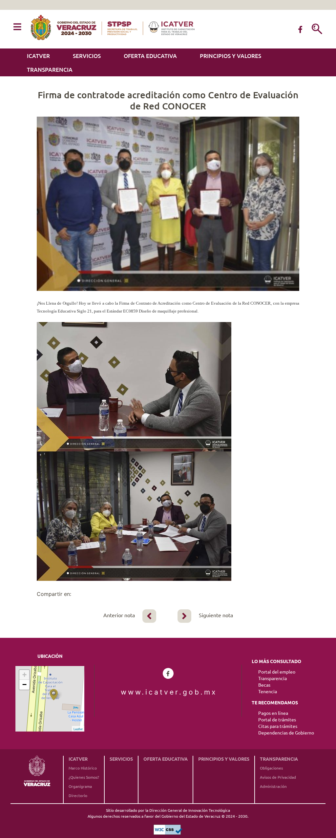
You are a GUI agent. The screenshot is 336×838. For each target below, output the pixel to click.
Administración (273, 786)
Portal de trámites (277, 719)
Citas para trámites (277, 726)
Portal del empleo (276, 672)
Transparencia (50, 70)
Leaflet (78, 729)
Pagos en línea (273, 713)
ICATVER (38, 56)
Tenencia (267, 691)
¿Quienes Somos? (84, 777)
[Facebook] (300, 29)
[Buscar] (317, 29)
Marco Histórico (83, 768)
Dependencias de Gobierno (286, 732)
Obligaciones (271, 768)
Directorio (78, 795)
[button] (17, 27)
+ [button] (24, 675)
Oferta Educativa (150, 56)
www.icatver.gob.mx (168, 692)
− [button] (24, 684)
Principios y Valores (230, 56)
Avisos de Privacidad (278, 777)
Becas (264, 685)
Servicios (87, 56)
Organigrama (80, 786)
